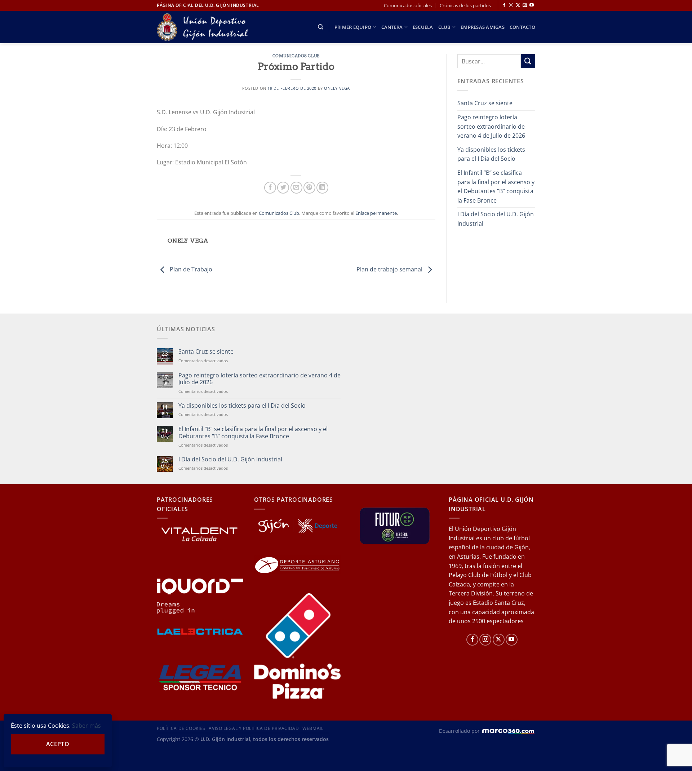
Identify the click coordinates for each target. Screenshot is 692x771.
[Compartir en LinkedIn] (322, 188)
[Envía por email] (296, 188)
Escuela (423, 27)
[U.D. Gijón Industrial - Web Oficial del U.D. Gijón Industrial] (206, 27)
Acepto (58, 744)
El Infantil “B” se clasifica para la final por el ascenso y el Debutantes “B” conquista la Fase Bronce (495, 186)
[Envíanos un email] (525, 5)
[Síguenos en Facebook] (504, 5)
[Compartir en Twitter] (283, 188)
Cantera (392, 27)
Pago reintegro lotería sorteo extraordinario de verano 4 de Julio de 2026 (491, 126)
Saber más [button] (86, 726)
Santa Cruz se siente (485, 103)
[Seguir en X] (518, 5)
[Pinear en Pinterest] (309, 188)
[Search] (320, 27)
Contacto (522, 27)
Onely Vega (337, 88)
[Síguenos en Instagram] (511, 5)
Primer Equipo (352, 27)
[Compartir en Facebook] (270, 188)
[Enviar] (528, 61)
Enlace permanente (376, 213)
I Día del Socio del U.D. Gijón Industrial (495, 218)
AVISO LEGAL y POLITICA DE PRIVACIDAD (254, 728)
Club (444, 27)
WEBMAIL (312, 728)
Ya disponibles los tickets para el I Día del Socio (491, 154)
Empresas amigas (483, 27)
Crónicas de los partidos (465, 5)
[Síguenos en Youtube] (531, 5)
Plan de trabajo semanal (390, 269)
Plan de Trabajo (190, 269)
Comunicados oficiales (408, 5)
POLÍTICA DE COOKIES (181, 728)
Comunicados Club (296, 55)
